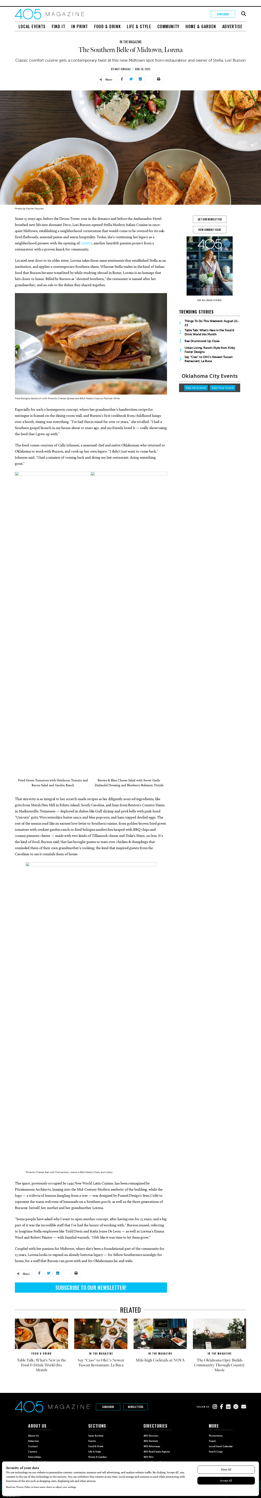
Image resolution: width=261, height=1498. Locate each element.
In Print (79, 26)
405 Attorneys (152, 1446)
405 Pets (149, 1457)
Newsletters (135, 1407)
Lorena (86, 243)
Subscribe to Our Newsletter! (90, 1287)
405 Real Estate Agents (157, 1451)
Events (92, 1441)
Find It (58, 26)
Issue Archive (95, 1435)
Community (168, 26)
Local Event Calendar (221, 1446)
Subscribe (223, 14)
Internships (34, 1457)
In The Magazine (131, 41)
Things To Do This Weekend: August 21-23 (212, 323)
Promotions (215, 1435)
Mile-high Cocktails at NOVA (160, 1360)
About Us (33, 1435)
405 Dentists (151, 1441)
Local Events (32, 26)
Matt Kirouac (123, 69)
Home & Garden (201, 26)
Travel (212, 1441)
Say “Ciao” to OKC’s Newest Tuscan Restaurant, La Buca (209, 359)
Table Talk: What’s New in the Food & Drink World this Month (209, 332)
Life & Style (139, 26)
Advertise (232, 26)
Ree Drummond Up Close (202, 341)
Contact (33, 1446)
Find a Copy (215, 1451)
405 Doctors (151, 1435)
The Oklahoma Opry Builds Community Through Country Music (219, 1365)
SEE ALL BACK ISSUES (209, 300)
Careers (32, 1451)
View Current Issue (209, 230)
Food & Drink (107, 26)
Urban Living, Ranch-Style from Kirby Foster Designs (210, 350)
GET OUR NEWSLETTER (210, 219)
